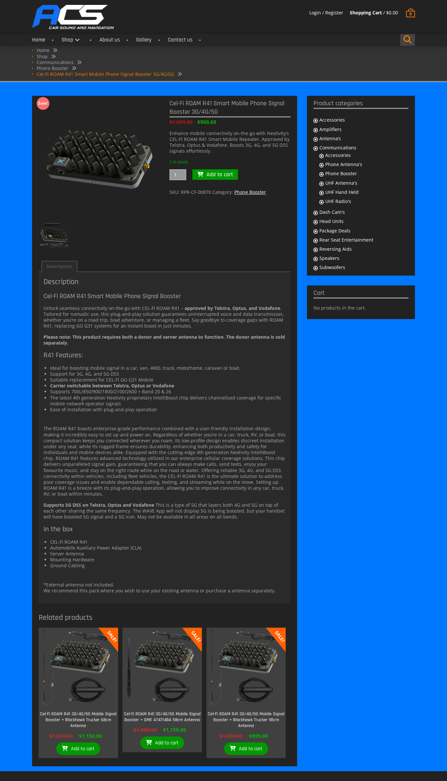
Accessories (332, 120)
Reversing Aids (335, 249)
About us (109, 39)
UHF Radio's (338, 201)
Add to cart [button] (83, 748)
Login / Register (326, 12)
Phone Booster (52, 68)
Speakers (329, 258)
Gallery (144, 39)
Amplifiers (330, 129)
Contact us (180, 39)
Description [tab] (59, 266)
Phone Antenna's (343, 164)
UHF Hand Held (342, 192)
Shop (67, 39)
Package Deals (334, 231)
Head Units (331, 221)
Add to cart (219, 174)
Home (38, 39)
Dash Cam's (332, 212)
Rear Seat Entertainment (346, 240)
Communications (55, 62)
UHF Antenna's (341, 183)
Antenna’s (330, 138)
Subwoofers (332, 267)
